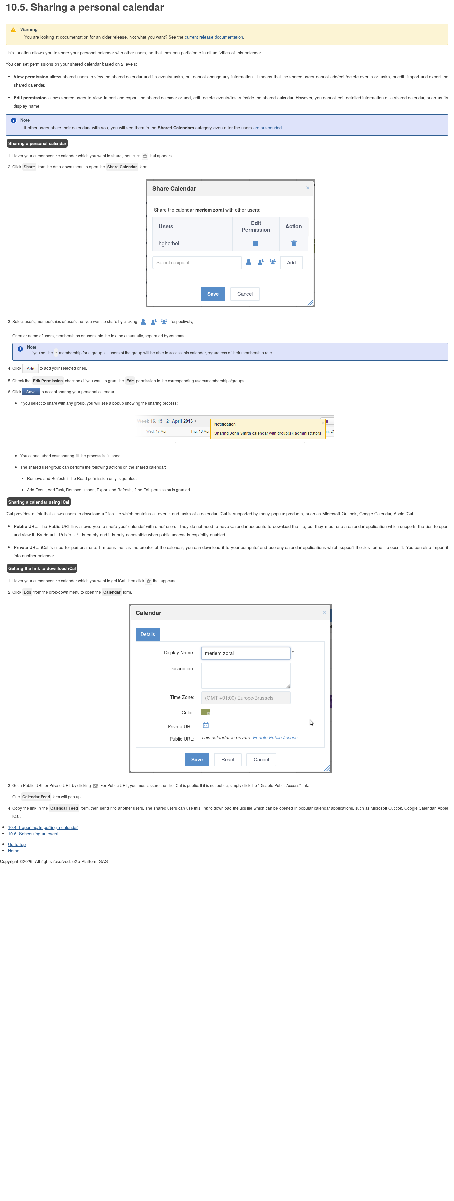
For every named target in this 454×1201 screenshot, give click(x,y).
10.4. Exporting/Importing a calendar (43, 827)
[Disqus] (227, 948)
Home (13, 850)
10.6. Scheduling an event (33, 833)
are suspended (267, 127)
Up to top (17, 844)
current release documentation (214, 37)
